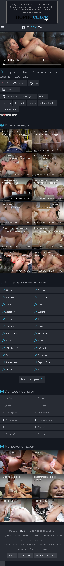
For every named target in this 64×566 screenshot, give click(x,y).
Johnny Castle (47, 102)
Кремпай (20, 102)
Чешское (42, 333)
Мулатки (42, 355)
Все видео (26, 555)
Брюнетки (11, 362)
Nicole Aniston (9, 109)
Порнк (32, 102)
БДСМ (8, 340)
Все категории (30, 379)
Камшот (41, 318)
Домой (12, 555)
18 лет (8, 290)
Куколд (41, 311)
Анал (8, 304)
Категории (42, 555)
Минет (42, 96)
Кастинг (10, 369)
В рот (40, 369)
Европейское (45, 362)
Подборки (43, 297)
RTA (54, 555)
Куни (40, 326)
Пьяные (41, 347)
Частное (10, 297)
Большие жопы (13, 333)
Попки (9, 318)
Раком (40, 340)
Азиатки (10, 311)
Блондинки (29, 96)
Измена (6, 102)
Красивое (11, 326)
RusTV (32, 27)
